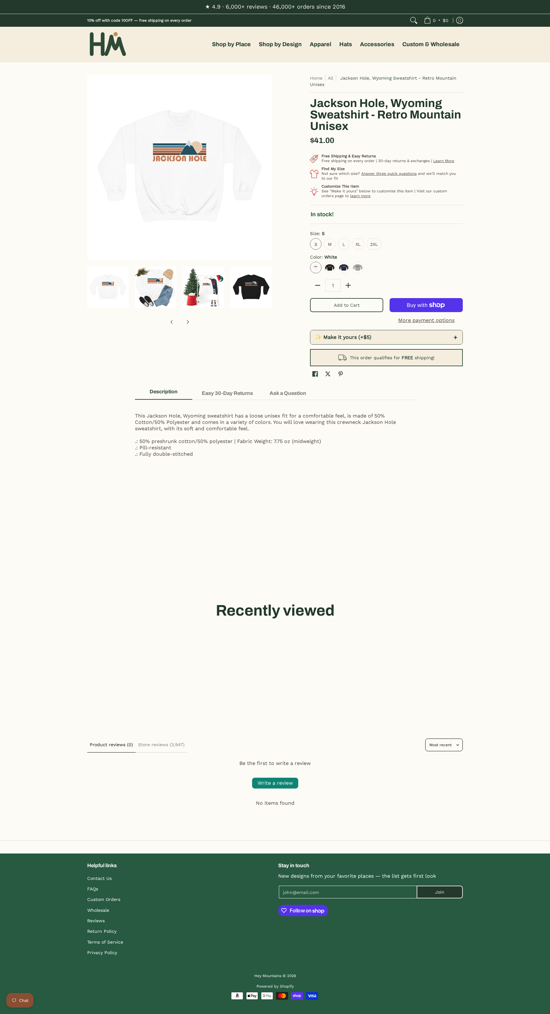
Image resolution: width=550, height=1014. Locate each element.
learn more (360, 196)
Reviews (96, 920)
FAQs (92, 888)
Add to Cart (347, 305)
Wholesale (98, 910)
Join (439, 892)
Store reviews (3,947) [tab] (161, 744)
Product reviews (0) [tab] (111, 744)
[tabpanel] (275, 432)
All (330, 78)
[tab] (163, 394)
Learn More (443, 161)
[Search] (413, 20)
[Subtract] (317, 285)
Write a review (275, 783)
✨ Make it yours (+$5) (386, 337)
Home (316, 78)
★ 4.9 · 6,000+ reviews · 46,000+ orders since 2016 (275, 6)
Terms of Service (105, 942)
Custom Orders (103, 899)
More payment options (426, 320)
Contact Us (99, 878)
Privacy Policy (102, 952)
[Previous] (92, 167)
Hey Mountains (108, 44)
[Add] (348, 285)
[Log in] (459, 20)
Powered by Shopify (275, 986)
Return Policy (101, 931)
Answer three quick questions (389, 173)
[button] (315, 374)
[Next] (267, 167)
